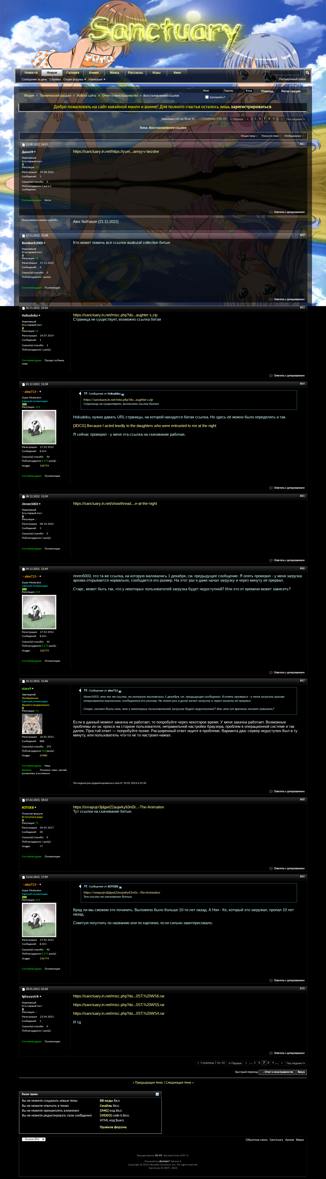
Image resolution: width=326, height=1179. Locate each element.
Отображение (292, 136)
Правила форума (113, 1127)
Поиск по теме (270, 136)
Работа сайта (86, 96)
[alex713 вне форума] (39, 427)
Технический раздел (55, 96)
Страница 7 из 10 (214, 118)
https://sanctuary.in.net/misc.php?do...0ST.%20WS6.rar (119, 996)
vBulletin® (164, 1161)
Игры (156, 72)
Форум (52, 72)
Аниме (94, 72)
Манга (114, 72)
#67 (302, 680)
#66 (302, 568)
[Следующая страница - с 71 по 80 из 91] (282, 119)
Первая (238, 119)
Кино (177, 72)
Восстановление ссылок (167, 128)
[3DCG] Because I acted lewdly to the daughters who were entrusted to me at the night (144, 425)
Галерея (72, 72)
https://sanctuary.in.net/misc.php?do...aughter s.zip (115, 315)
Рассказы (135, 72)
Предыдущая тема (149, 1083)
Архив (289, 1140)
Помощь (267, 91)
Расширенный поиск (292, 79)
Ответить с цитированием (289, 212)
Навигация (95, 79)
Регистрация (291, 91)
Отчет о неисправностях (120, 96)
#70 (302, 988)
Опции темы (248, 136)
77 (41, 846)
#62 (302, 235)
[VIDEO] (106, 1116)
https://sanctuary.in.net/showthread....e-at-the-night (115, 503)
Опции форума (73, 79)
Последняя (294, 119)
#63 (302, 307)
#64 (302, 383)
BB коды (106, 1101)
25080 (43, 755)
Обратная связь (257, 1140)
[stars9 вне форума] (32, 724)
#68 (302, 799)
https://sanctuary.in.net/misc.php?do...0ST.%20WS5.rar (119, 1004)
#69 (302, 876)
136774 (44, 466)
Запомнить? (217, 97)
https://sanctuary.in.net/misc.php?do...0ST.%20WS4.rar (119, 1013)
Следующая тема (178, 1083)
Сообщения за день (34, 79)
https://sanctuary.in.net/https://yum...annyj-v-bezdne (116, 151)
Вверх (301, 1072)
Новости (31, 72)
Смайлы (106, 1106)
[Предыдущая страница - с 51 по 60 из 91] (247, 119)
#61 (302, 144)
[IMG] (104, 1111)
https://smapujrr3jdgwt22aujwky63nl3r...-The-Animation (118, 807)
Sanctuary (276, 1140)
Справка (55, 79)
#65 (302, 496)
